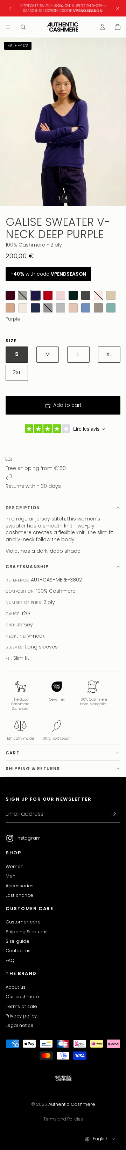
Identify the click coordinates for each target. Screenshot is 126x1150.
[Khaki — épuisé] (22, 295)
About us (16, 986)
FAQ (10, 960)
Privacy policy (21, 1015)
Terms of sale (21, 1006)
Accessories (20, 885)
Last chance (19, 895)
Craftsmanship (27, 567)
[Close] (117, 8)
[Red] (47, 295)
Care (12, 753)
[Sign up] (113, 814)
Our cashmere (22, 996)
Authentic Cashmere (71, 1104)
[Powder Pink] (60, 295)
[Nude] (73, 307)
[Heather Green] (110, 307)
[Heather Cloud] (60, 307)
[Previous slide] (10, 8)
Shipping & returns (33, 769)
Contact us (18, 950)
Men (10, 876)
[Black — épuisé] (47, 307)
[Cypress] (73, 295)
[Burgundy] (10, 295)
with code (48, 274)
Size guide (17, 940)
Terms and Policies (63, 1119)
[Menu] (8, 27)
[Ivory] (22, 307)
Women (14, 866)
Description (23, 508)
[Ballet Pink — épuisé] (98, 295)
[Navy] (35, 307)
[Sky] (85, 307)
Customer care (23, 922)
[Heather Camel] (10, 307)
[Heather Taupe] (98, 307)
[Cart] (117, 27)
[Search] (23, 27)
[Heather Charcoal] (85, 295)
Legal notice (20, 1025)
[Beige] (110, 295)
